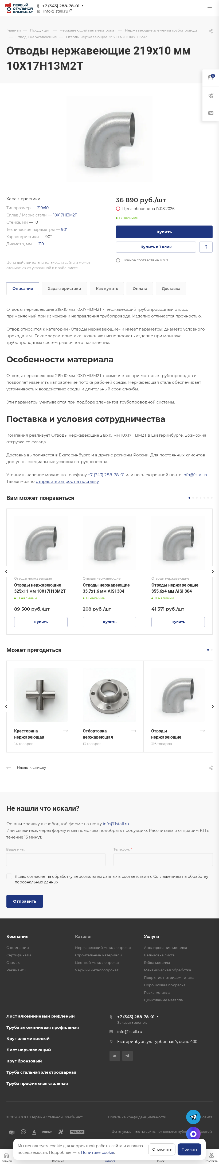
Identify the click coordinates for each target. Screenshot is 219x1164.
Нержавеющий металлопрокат (103, 947)
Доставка (171, 288)
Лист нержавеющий (28, 1049)
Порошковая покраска (165, 985)
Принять (189, 1149)
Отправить (24, 901)
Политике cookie (97, 1152)
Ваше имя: (15, 849)
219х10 (43, 207)
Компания (17, 936)
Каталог (83, 936)
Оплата (140, 288)
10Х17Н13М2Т (65, 215)
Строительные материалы (98, 955)
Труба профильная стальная (37, 1083)
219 (41, 244)
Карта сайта (202, 1117)
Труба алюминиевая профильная (42, 1027)
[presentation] (6, 577)
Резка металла (157, 992)
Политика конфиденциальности (137, 1117)
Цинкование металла (163, 1000)
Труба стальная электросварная (41, 1072)
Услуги (151, 936)
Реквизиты (16, 970)
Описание (23, 288)
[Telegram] (127, 1056)
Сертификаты (18, 955)
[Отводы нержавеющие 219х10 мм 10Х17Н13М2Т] (109, 139)
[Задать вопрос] (206, 247)
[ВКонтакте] (115, 1056)
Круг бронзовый (24, 1061)
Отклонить (161, 1149)
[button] (189, 498)
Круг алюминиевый (28, 1038)
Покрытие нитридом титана (169, 977)
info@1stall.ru (195, 474)
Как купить (107, 288)
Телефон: (123, 849)
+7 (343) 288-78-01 (61, 5)
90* (64, 229)
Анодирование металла (165, 947)
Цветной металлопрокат (97, 962)
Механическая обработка (167, 970)
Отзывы (13, 962)
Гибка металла (157, 962)
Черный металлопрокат (96, 970)
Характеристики (64, 288)
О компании (17, 947)
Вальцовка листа (159, 955)
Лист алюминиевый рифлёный (40, 1016)
